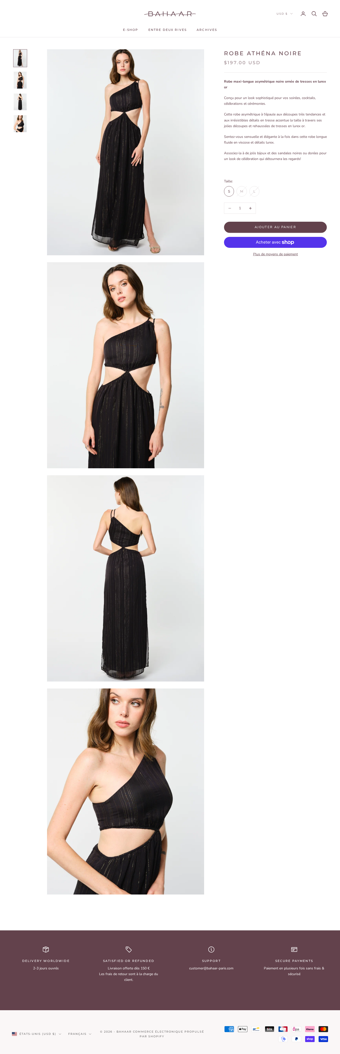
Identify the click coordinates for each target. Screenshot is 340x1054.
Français (77, 1034)
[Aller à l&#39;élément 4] (20, 124)
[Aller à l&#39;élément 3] (20, 102)
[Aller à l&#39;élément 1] (20, 58)
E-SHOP (130, 30)
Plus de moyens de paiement (275, 254)
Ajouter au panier (275, 227)
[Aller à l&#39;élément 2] (20, 80)
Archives (207, 30)
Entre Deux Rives (167, 30)
